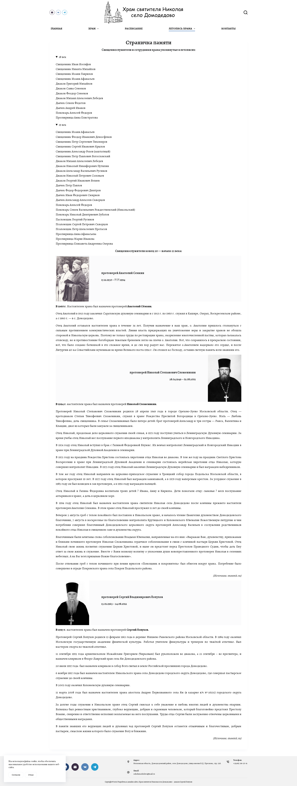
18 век (62, 57)
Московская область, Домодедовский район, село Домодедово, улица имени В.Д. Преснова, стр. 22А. (177, 763)
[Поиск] (246, 12)
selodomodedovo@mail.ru (144, 774)
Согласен (16, 774)
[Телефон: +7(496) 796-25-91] (228, 762)
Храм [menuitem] (92, 28)
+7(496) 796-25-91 (240, 763)
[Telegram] (64, 12)
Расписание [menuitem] (134, 28)
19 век (62, 125)
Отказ (31, 774)
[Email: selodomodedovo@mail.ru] (128, 772)
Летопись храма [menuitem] (180, 28)
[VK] (58, 12)
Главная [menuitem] (56, 28)
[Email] (52, 12)
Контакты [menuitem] (228, 28)
